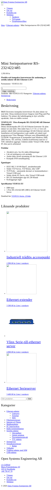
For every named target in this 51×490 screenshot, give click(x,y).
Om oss (9, 10)
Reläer (14, 446)
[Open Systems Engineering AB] (14, 2)
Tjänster (10, 8)
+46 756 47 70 (6, 471)
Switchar (15, 416)
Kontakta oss (11, 13)
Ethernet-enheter (12, 25)
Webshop (10, 15)
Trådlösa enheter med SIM (17, 450)
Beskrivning (11, 100)
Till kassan (16, 19)
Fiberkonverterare (13, 420)
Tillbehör (10, 448)
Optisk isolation (18, 435)
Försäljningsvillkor (19, 21)
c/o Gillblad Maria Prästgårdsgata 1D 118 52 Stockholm (10, 467)
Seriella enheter (12, 431)
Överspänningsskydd (20, 437)
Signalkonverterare (14, 444)
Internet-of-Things (14, 422)
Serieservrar (5, 96)
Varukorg (15, 17)
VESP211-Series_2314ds (21, 196)
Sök (29, 399)
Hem (3, 25)
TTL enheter (17, 439)
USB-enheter (11, 452)
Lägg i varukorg (8, 91)
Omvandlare (16, 433)
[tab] (28, 100)
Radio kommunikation (15, 429)
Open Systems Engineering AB (19, 486)
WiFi (14, 418)
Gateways (15, 414)
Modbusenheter (12, 424)
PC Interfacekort (13, 426)
